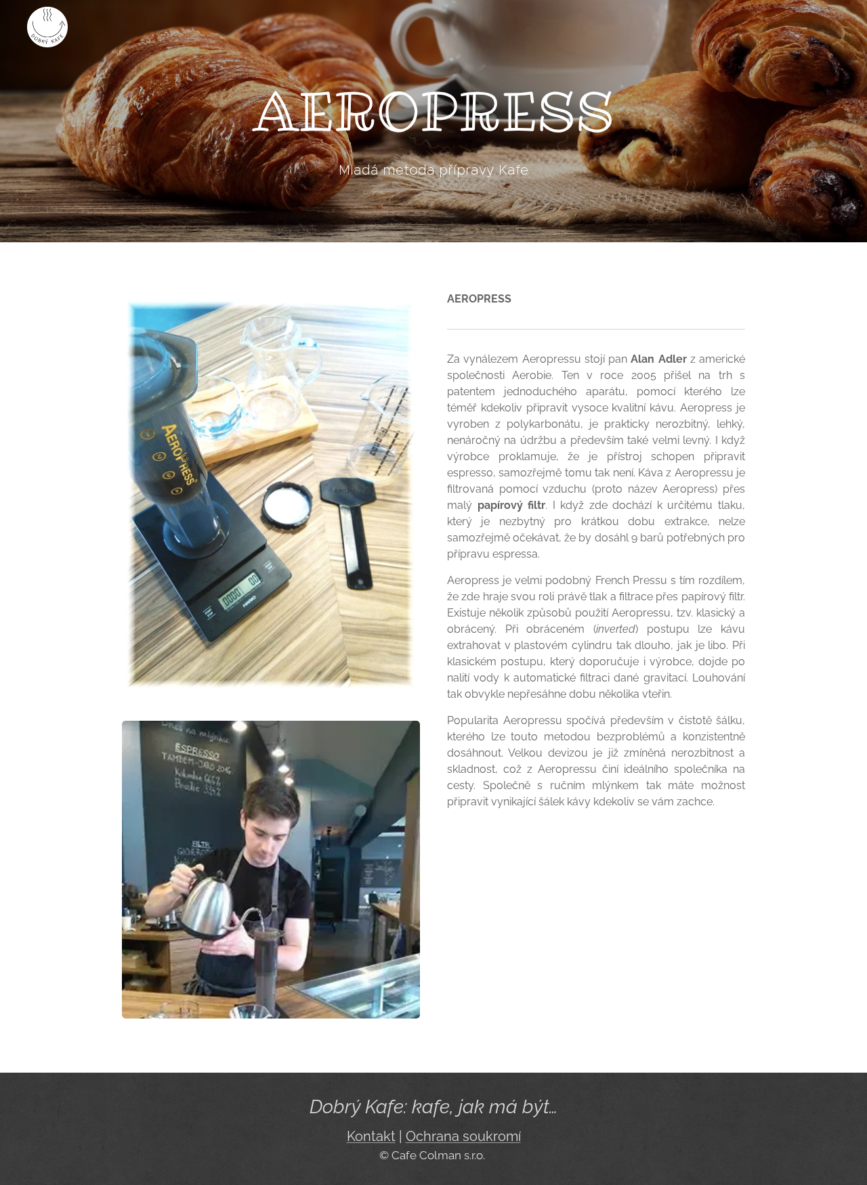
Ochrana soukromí (463, 1136)
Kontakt (371, 1136)
